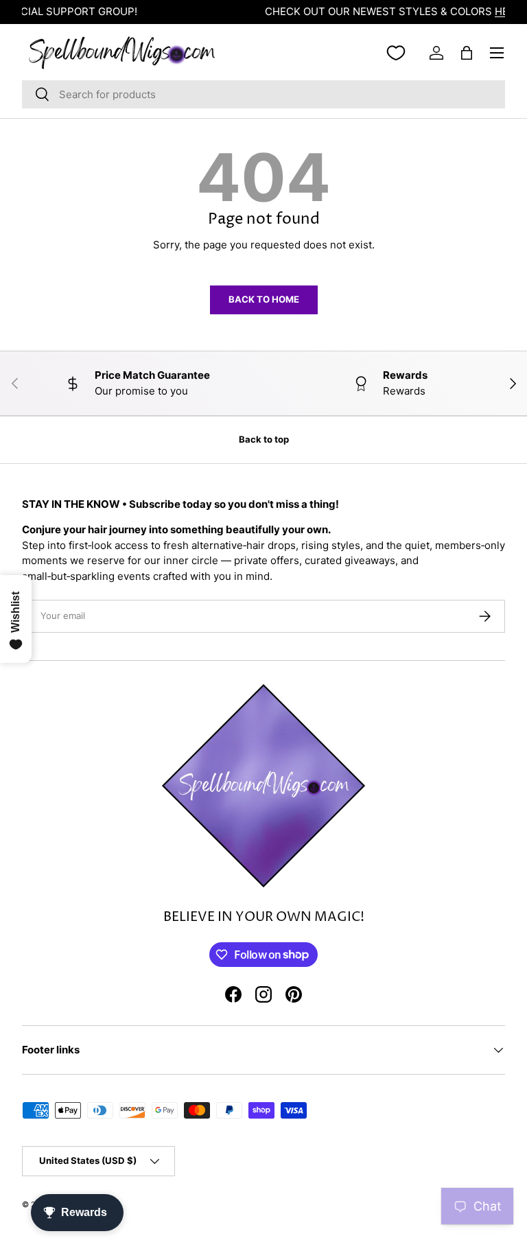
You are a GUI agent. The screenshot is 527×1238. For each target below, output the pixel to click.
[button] (467, 53)
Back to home (264, 299)
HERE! (378, 11)
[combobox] (263, 94)
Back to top (264, 439)
